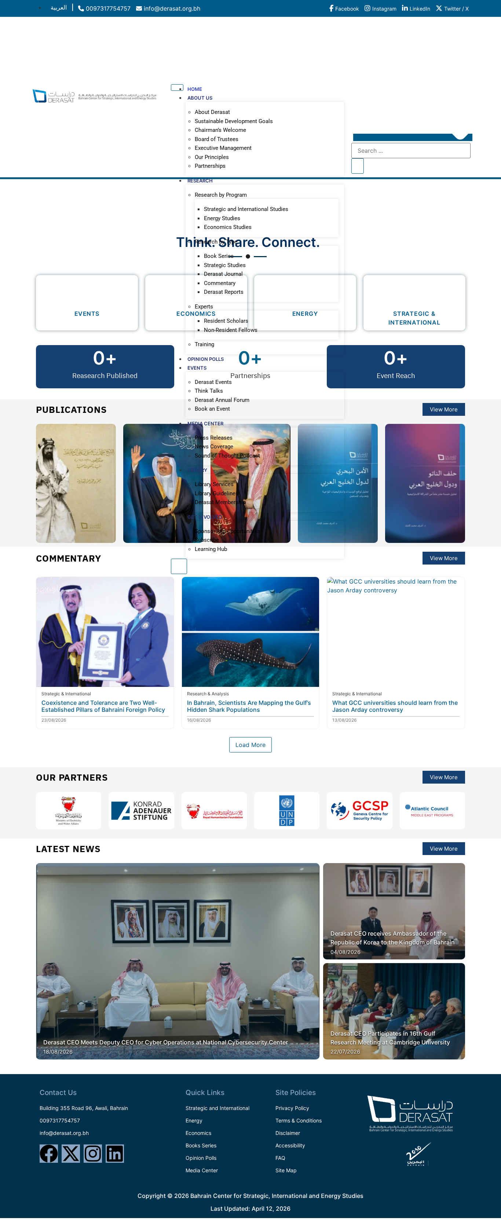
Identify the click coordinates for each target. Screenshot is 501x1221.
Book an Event (212, 409)
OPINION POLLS (205, 359)
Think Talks (209, 391)
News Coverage (214, 446)
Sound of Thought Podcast (227, 455)
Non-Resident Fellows (230, 330)
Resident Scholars (226, 321)
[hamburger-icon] (24, 6)
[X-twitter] (71, 1153)
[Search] (357, 166)
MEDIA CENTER (205, 423)
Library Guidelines (216, 493)
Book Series (219, 256)
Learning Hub (211, 549)
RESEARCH (200, 181)
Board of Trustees (216, 139)
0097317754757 (107, 8)
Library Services (214, 484)
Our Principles (212, 157)
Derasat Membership (220, 502)
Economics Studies (228, 227)
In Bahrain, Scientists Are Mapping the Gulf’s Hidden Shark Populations (249, 706)
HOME (194, 89)
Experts (204, 306)
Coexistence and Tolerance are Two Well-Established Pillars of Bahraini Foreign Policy (103, 706)
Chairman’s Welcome (220, 130)
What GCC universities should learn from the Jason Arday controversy (395, 706)
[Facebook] (49, 1153)
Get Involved (204, 517)
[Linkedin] (115, 1153)
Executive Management (223, 148)
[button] (412, 137)
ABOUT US (199, 98)
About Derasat (212, 112)
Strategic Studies (225, 265)
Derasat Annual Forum (222, 400)
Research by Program (221, 195)
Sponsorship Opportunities (227, 531)
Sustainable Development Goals (234, 121)
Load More (250, 744)
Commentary (219, 283)
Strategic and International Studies (246, 209)
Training (204, 344)
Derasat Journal (223, 274)
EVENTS (196, 368)
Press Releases (214, 437)
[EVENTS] (87, 293)
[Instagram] (93, 1153)
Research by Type (216, 241)
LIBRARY (197, 470)
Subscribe (207, 540)
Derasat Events (213, 382)
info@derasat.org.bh (171, 8)
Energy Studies (222, 218)
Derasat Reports (224, 292)
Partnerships (210, 166)
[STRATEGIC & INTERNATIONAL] (414, 293)
